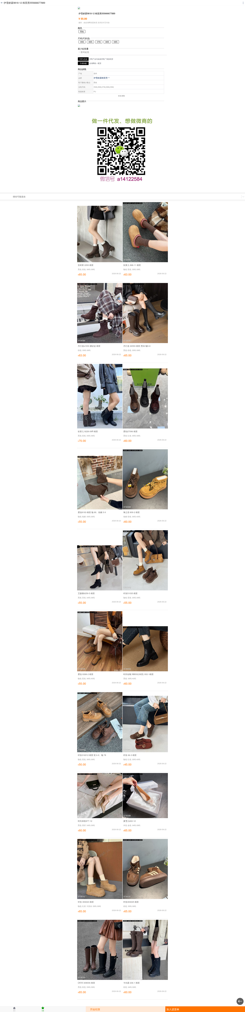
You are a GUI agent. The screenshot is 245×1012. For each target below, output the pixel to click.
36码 (90, 41)
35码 (82, 41)
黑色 (82, 31)
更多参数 (121, 95)
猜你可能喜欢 (19, 196)
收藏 (42, 1008)
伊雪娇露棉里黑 (102, 77)
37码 (99, 41)
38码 (107, 41)
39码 (115, 41)
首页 (14, 1008)
